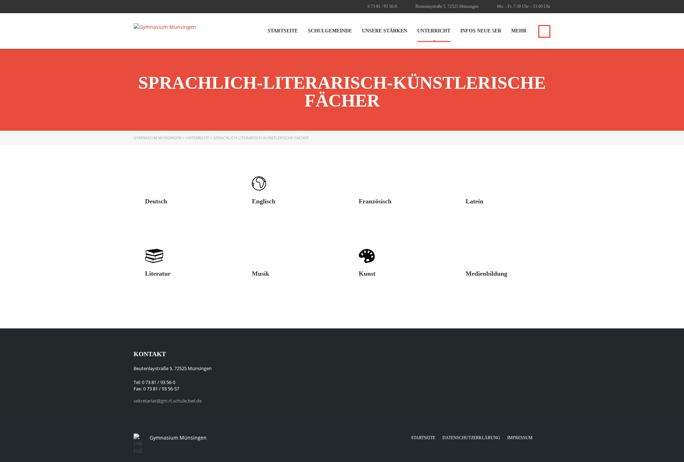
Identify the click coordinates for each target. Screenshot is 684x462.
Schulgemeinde (330, 30)
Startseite (283, 30)
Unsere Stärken (384, 30)
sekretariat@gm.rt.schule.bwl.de (168, 401)
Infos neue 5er (480, 30)
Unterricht (433, 30)
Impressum (520, 437)
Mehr (519, 30)
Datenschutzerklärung (471, 437)
